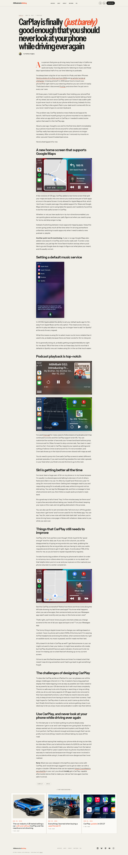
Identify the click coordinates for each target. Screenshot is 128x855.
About (58, 3)
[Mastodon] (105, 848)
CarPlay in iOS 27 (94, 824)
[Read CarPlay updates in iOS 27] (99, 806)
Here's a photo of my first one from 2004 (51, 78)
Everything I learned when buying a (63, 825)
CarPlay (21, 15)
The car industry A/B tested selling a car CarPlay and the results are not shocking (28, 826)
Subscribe (111, 3)
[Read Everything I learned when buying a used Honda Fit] (64, 806)
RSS (76, 3)
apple (48, 783)
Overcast (46, 435)
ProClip (62, 86)
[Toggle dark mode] (104, 3)
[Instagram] (113, 848)
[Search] (100, 3)
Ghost (41, 852)
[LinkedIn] (97, 848)
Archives (53, 3)
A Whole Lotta (20, 3)
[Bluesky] (101, 848)
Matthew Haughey (30, 53)
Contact (64, 3)
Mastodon (71, 3)
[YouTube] (109, 848)
